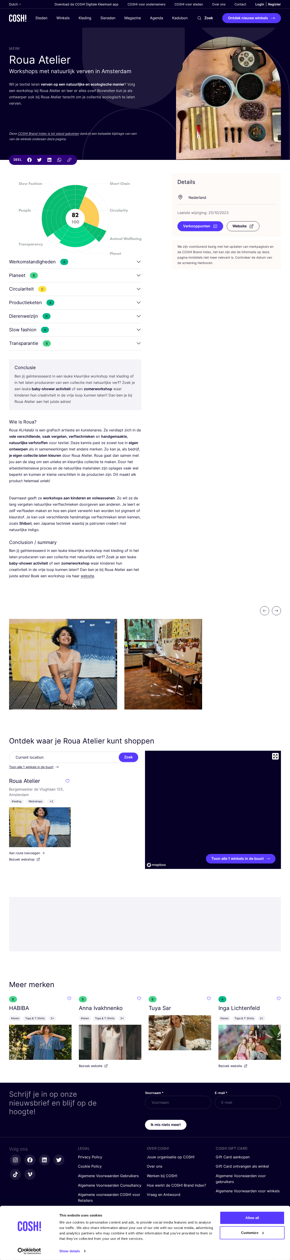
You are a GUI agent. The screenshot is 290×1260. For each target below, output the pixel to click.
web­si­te (87, 576)
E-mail (221, 1093)
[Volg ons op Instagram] (15, 1159)
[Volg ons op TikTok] (15, 1174)
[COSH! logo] (17, 18)
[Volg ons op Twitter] (58, 1159)
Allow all (252, 1218)
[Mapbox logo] (156, 865)
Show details (69, 1251)
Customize (249, 1232)
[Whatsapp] (59, 160)
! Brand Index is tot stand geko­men (48, 133)
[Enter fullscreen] (275, 756)
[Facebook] (29, 160)
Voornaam (154, 1093)
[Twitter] (39, 160)
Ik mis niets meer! (166, 1124)
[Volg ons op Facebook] (29, 1159)
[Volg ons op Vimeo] (29, 1174)
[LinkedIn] (49, 160)
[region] (213, 810)
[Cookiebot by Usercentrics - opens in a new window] (29, 1251)
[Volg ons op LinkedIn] (44, 1159)
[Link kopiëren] (69, 160)
